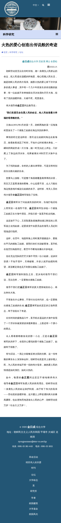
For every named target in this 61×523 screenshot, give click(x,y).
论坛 (21, 52)
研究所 (33, 491)
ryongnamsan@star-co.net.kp (32, 441)
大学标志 (33, 480)
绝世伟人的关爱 (33, 462)
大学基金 (33, 509)
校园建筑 (33, 503)
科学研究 (13, 52)
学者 (33, 498)
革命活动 (33, 457)
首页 (5, 52)
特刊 (33, 468)
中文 (35, 5)
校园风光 (33, 514)
